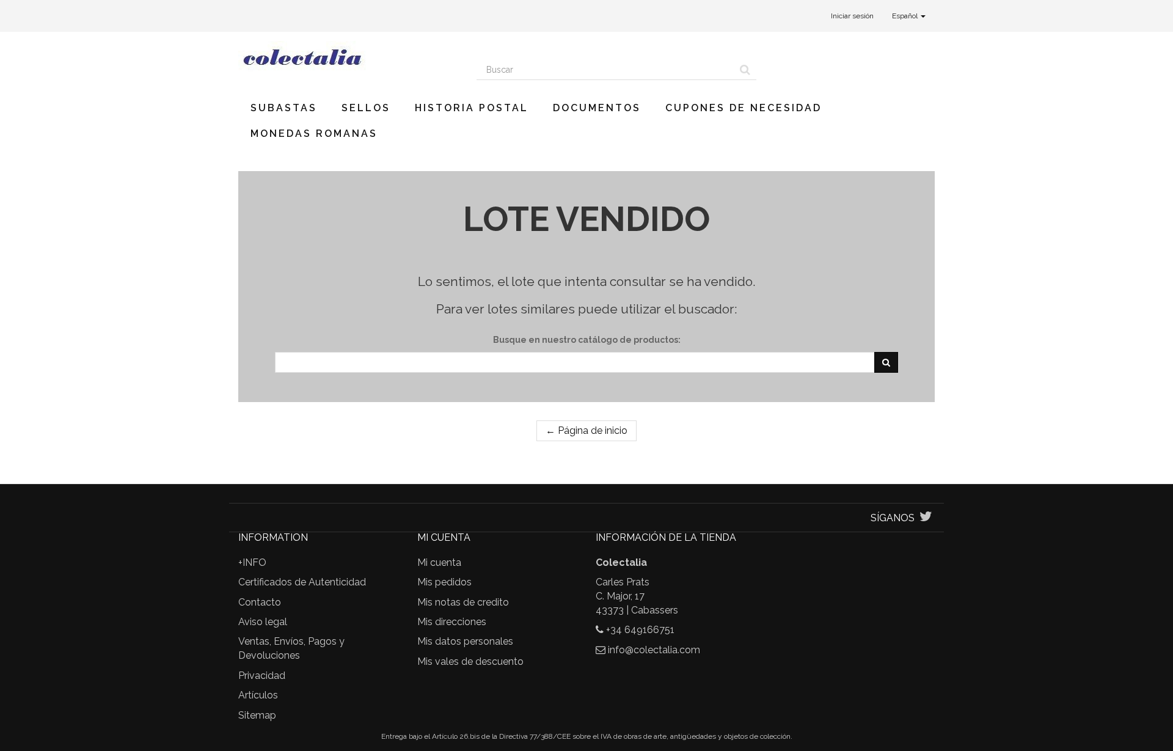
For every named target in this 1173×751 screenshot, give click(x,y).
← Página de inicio (586, 430)
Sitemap (257, 715)
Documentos (597, 108)
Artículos (258, 695)
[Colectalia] (348, 57)
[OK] (886, 362)
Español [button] (905, 16)
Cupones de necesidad (743, 108)
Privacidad (261, 675)
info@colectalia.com (654, 650)
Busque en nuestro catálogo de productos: (587, 340)
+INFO (252, 562)
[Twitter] (926, 518)
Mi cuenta (439, 562)
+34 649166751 (640, 630)
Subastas (283, 108)
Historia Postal (471, 108)
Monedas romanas (314, 133)
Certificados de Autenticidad (302, 582)
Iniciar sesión (852, 16)
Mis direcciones (451, 622)
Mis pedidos (444, 582)
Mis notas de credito (463, 602)
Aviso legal (262, 622)
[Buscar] (745, 69)
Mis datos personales (465, 641)
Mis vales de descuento (470, 661)
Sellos (366, 108)
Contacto (259, 602)
